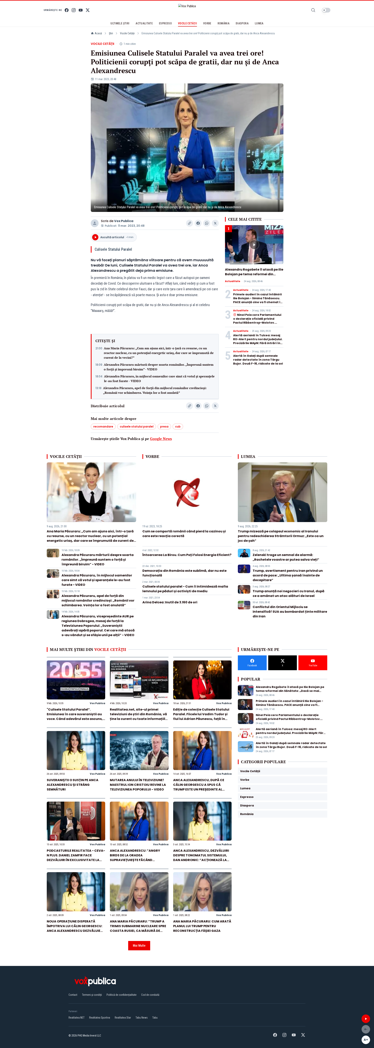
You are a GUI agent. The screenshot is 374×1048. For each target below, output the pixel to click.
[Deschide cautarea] (313, 10)
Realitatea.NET (77, 1017)
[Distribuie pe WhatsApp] (206, 223)
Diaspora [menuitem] (242, 23)
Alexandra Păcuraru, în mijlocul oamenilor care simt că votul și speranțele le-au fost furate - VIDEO (159, 378)
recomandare (103, 426)
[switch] (326, 10)
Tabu (155, 1017)
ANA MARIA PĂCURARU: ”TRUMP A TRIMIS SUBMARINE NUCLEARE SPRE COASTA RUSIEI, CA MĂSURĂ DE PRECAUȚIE (138, 928)
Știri (111, 33)
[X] (87, 10)
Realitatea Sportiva (99, 1017)
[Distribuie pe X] (215, 223)
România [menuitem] (223, 23)
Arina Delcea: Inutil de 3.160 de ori (169, 602)
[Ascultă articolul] (366, 1018)
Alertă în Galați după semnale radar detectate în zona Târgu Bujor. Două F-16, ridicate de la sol (258, 360)
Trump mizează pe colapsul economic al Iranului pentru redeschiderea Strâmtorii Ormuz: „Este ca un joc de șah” (281, 536)
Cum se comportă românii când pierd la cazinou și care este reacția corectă (184, 533)
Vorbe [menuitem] (207, 23)
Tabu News (142, 1017)
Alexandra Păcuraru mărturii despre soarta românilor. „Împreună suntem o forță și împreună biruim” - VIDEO (158, 366)
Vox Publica (123, 221)
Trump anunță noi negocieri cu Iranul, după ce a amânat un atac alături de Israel (288, 593)
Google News (161, 438)
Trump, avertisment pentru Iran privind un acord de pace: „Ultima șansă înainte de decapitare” (288, 575)
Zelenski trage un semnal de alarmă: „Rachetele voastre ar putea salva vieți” (286, 557)
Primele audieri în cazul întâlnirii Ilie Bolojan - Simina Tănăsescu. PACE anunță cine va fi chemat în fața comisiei (257, 300)
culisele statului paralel (136, 426)
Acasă (98, 33)
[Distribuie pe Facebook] (198, 223)
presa (164, 426)
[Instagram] (73, 10)
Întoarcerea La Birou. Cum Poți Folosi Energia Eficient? (186, 555)
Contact (73, 994)
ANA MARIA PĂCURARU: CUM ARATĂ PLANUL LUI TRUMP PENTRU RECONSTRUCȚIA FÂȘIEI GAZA (202, 926)
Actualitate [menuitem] (144, 23)
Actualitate (232, 281)
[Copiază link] (189, 223)
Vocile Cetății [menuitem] (187, 23)
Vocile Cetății (127, 33)
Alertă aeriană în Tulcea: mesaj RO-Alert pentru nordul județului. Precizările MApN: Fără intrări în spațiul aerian (257, 341)
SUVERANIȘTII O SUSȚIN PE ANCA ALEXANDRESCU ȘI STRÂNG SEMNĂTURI (72, 785)
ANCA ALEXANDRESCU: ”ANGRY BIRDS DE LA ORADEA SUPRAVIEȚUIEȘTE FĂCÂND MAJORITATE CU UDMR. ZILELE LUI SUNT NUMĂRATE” (136, 860)
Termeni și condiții (92, 994)
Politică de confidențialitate (122, 994)
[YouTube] (80, 10)
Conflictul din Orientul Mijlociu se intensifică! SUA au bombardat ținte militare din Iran (290, 612)
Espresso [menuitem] (165, 23)
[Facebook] (66, 10)
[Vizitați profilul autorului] (95, 223)
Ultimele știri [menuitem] (119, 23)
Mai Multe (139, 945)
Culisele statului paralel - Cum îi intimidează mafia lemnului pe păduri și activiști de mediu (185, 588)
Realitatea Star (123, 1017)
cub (178, 426)
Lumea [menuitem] (259, 23)
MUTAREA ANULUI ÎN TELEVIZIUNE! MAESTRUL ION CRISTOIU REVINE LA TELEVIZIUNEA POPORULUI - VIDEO (138, 785)
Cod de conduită (150, 994)
